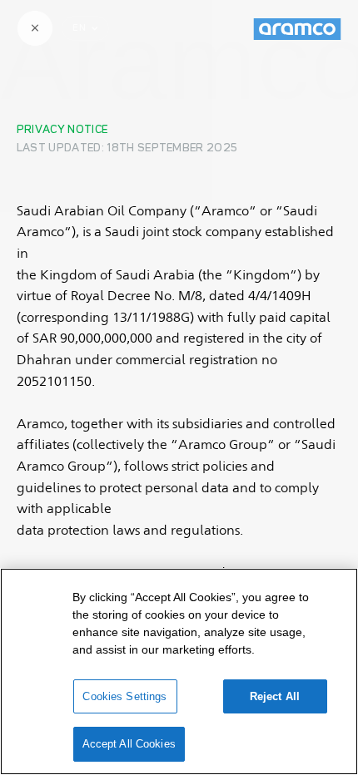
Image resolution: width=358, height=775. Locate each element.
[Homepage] (297, 29)
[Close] (35, 28)
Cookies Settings (124, 696)
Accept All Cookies (129, 744)
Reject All (275, 696)
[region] (179, 671)
